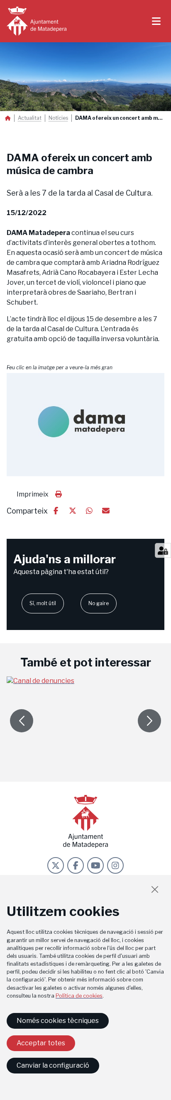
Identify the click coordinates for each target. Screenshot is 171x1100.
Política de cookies (79, 996)
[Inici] (36, 21)
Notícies (58, 118)
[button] (85, 425)
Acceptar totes (41, 1043)
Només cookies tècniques (58, 1021)
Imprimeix (33, 494)
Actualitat (30, 118)
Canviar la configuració (53, 1065)
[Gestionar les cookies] (163, 550)
